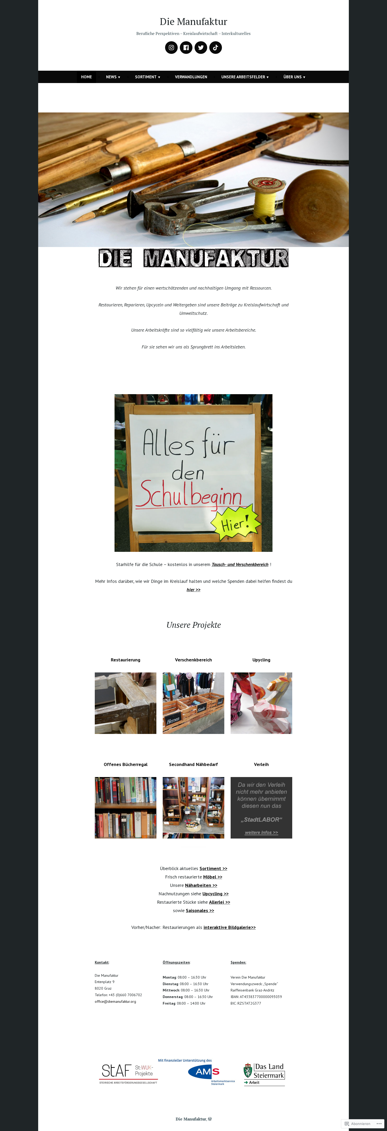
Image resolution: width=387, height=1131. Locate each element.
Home (86, 76)
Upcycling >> (215, 894)
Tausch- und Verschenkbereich (240, 564)
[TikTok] (215, 47)
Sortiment (146, 76)
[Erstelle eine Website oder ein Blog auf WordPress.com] (210, 1119)
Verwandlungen (191, 76)
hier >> (193, 590)
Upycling (261, 660)
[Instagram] (171, 47)
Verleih (261, 764)
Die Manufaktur (193, 21)
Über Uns (293, 76)
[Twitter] (201, 47)
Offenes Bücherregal (125, 764)
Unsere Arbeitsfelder (243, 76)
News (111, 76)
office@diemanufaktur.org (115, 1001)
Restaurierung (125, 660)
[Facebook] (186, 47)
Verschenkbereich (193, 660)
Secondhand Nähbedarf (193, 764)
